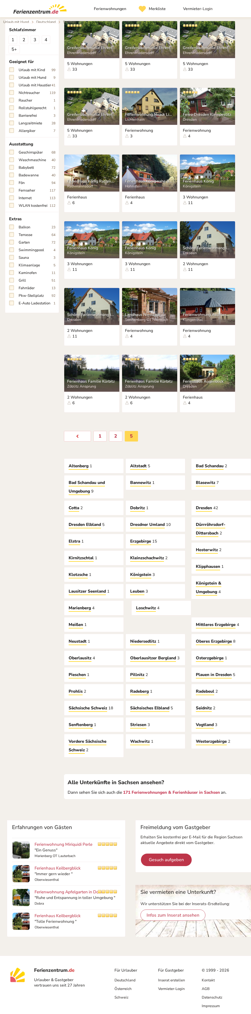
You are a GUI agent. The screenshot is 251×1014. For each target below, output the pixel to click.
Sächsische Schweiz (88, 708)
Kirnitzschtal (81, 558)
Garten (37, 242)
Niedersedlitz (143, 641)
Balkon (37, 227)
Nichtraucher (37, 92)
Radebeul (205, 691)
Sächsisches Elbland (149, 708)
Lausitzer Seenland (87, 591)
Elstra (74, 541)
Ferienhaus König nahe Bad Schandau (149, 181)
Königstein (140, 574)
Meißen (76, 624)
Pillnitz (137, 674)
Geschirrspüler (37, 152)
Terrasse (37, 234)
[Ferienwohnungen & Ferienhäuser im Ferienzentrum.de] (38, 10)
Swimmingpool (37, 249)
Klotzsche (78, 574)
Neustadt (78, 641)
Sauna (37, 257)
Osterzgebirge (210, 658)
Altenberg (78, 466)
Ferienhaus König (198, 181)
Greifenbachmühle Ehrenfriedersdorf (91, 48)
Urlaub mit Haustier (37, 85)
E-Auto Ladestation (37, 303)
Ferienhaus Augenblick (203, 381)
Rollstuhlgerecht (37, 107)
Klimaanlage (37, 265)
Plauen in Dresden (214, 674)
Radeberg (139, 691)
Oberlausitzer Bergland (153, 658)
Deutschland (125, 980)
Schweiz (121, 997)
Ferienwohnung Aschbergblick (207, 314)
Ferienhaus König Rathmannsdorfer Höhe (91, 181)
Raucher (37, 100)
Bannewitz (140, 482)
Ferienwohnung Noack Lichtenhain (149, 114)
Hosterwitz (207, 550)
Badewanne (37, 175)
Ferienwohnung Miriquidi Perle (63, 844)
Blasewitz (205, 482)
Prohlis (76, 691)
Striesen (138, 725)
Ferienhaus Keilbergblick (58, 868)
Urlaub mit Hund (37, 77)
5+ (14, 49)
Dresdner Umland (147, 524)
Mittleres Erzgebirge (216, 624)
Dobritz (137, 508)
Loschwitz (146, 608)
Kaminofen (37, 272)
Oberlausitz (80, 658)
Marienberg (80, 608)
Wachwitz (140, 741)
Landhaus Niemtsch (142, 314)
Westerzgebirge (211, 741)
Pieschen (77, 674)
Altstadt (138, 466)
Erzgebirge (140, 541)
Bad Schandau (210, 466)
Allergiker (37, 130)
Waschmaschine (37, 159)
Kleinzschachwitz (147, 558)
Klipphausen (208, 566)
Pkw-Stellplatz (37, 295)
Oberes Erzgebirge (214, 641)
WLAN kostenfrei (37, 205)
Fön (37, 182)
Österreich (123, 988)
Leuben (137, 591)
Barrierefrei (37, 115)
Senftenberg (81, 725)
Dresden (204, 508)
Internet (37, 197)
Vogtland (205, 725)
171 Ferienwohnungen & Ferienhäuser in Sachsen (171, 792)
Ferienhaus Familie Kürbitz (91, 381)
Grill (37, 280)
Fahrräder (37, 288)
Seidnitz (204, 708)
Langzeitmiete (37, 123)
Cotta (74, 508)
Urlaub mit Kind (37, 69)
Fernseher (37, 190)
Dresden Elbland (85, 524)
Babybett (37, 167)
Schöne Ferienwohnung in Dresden (207, 248)
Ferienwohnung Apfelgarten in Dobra (70, 892)
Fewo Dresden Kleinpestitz (207, 114)
